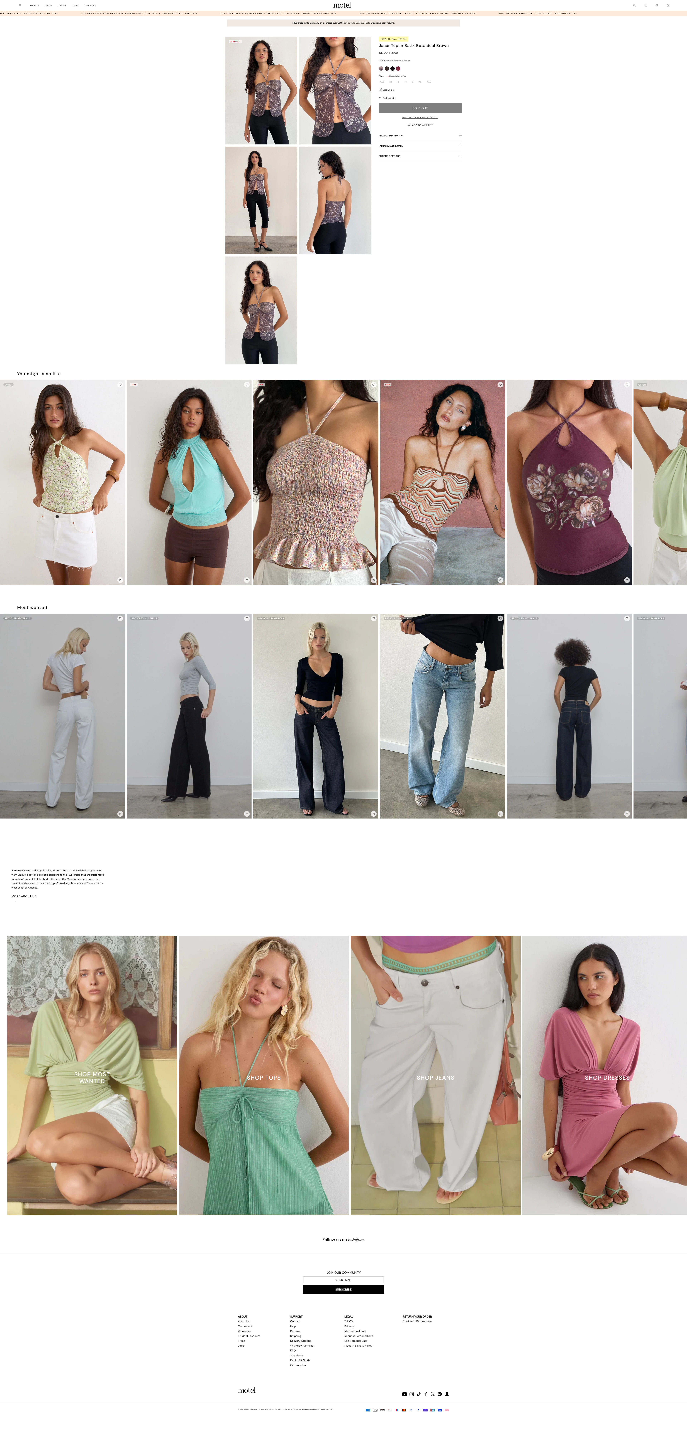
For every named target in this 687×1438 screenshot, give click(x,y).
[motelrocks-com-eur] (342, 5)
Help (293, 1326)
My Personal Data (355, 1331)
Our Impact (245, 1326)
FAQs (293, 1350)
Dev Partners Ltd (326, 1409)
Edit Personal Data (355, 1341)
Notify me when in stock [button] (420, 117)
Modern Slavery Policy (358, 1345)
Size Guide (388, 89)
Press (241, 1341)
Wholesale (244, 1331)
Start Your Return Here (417, 1321)
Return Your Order (417, 1316)
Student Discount (249, 1336)
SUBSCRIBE (343, 1289)
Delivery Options (300, 1341)
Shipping (295, 1336)
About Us (244, 1321)
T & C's (348, 1321)
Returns (295, 1331)
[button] (420, 125)
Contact (295, 1321)
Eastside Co (279, 1409)
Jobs (241, 1345)
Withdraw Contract (302, 1345)
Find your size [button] (389, 98)
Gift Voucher (298, 1365)
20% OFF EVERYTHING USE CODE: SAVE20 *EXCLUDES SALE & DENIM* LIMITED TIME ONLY (117, 13)
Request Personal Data (358, 1336)
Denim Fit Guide (300, 1360)
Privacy (349, 1326)
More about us (24, 896)
